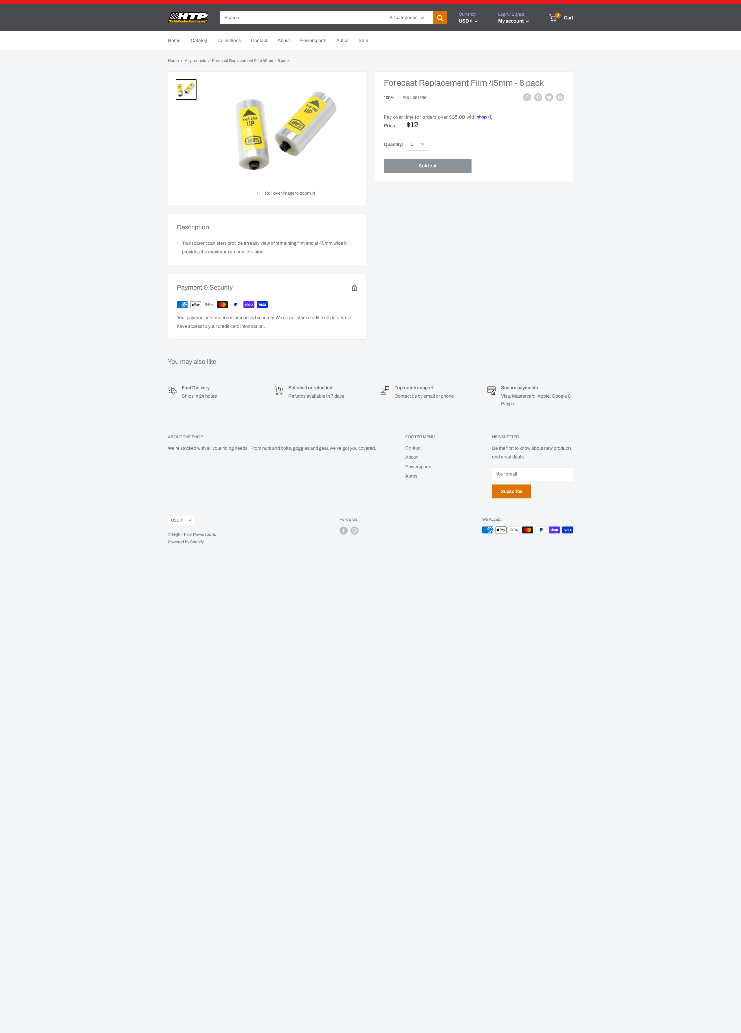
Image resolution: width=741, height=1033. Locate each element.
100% (389, 97)
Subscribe (511, 491)
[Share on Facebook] (527, 97)
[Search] (440, 18)
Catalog (199, 40)
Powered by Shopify (186, 542)
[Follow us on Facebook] (344, 530)
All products (195, 60)
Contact (259, 40)
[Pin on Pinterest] (538, 97)
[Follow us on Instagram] (355, 530)
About (284, 40)
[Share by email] (560, 97)
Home (174, 40)
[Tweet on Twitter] (549, 97)
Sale (363, 40)
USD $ (176, 520)
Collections (229, 40)
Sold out (427, 165)
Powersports (313, 40)
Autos (342, 40)
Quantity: (393, 144)
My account (511, 21)
